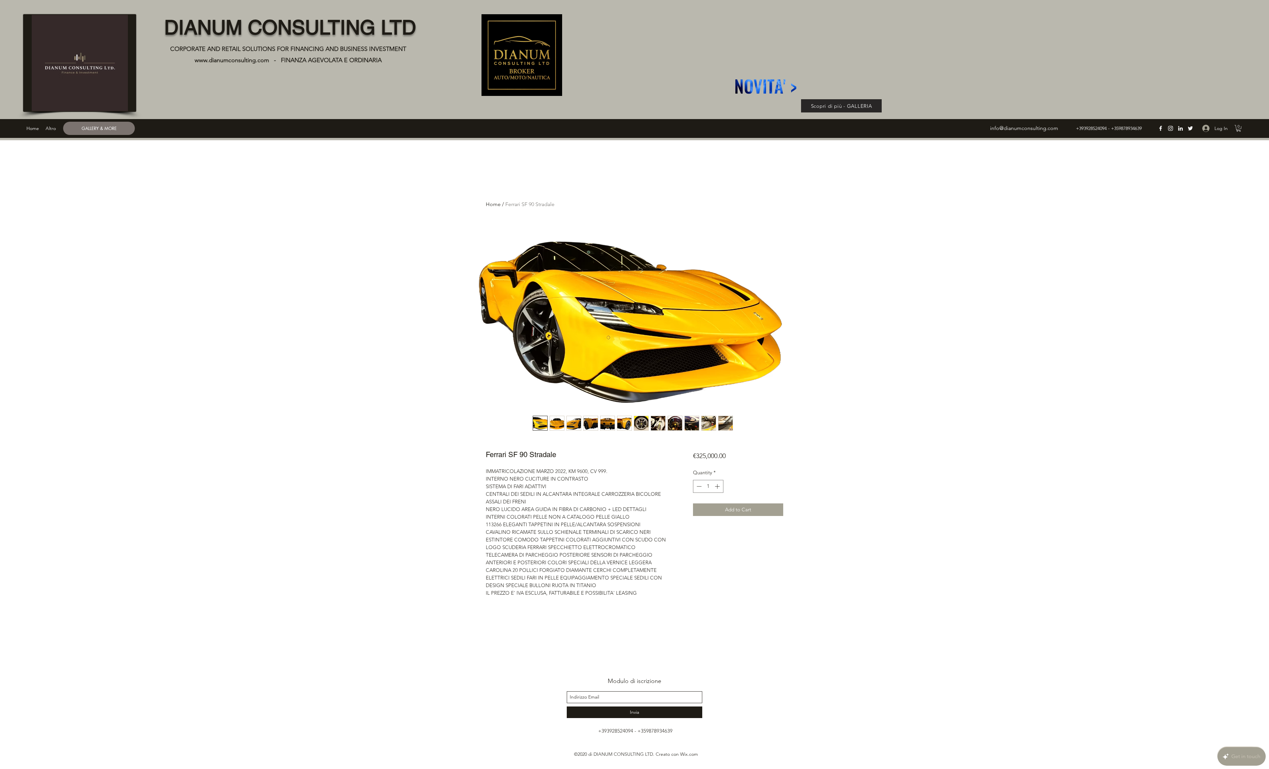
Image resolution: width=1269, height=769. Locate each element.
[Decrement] (698, 486)
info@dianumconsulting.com (1024, 128)
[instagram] (1170, 128)
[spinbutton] (708, 486)
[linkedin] (1180, 128)
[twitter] (1190, 128)
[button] (1239, 128)
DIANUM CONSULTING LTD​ (290, 27)
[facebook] (1160, 128)
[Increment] (717, 486)
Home (493, 204)
